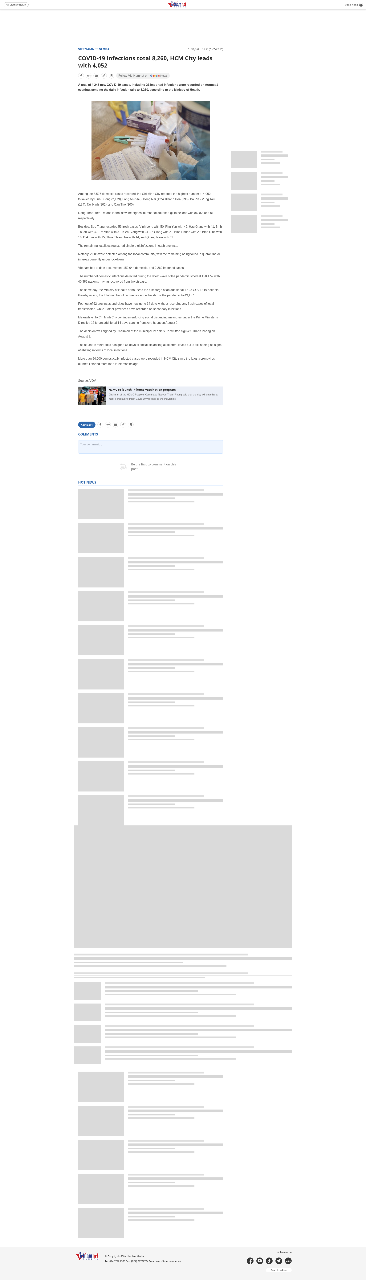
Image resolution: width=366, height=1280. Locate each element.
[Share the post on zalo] (89, 76)
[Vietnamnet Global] (186, 7)
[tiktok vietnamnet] (269, 1261)
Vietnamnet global (94, 49)
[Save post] (111, 76)
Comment (86, 424)
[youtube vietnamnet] (259, 1261)
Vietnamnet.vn (18, 4)
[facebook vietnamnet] (250, 1261)
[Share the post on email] (96, 76)
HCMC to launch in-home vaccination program (142, 389)
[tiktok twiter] (278, 1261)
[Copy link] (104, 76)
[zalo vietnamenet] (288, 1261)
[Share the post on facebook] (81, 76)
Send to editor (279, 1270)
